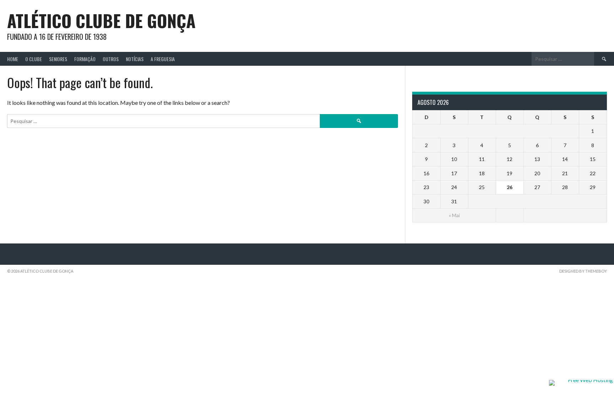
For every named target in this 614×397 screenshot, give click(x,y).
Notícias (135, 59)
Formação (85, 59)
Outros (111, 59)
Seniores (58, 59)
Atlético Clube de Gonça (101, 20)
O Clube (33, 59)
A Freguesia (163, 59)
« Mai (454, 215)
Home (12, 59)
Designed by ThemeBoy (583, 271)
